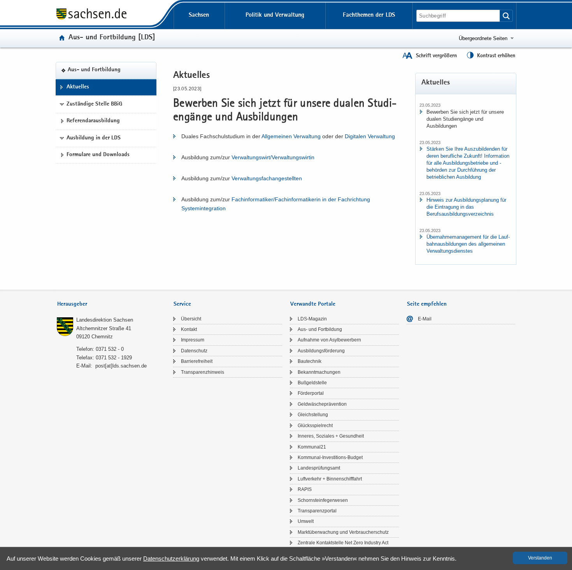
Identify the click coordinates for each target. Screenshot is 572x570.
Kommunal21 (312, 447)
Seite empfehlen (427, 304)
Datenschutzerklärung (171, 558)
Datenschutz (194, 351)
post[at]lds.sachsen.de (121, 366)
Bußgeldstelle (312, 382)
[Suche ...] (506, 16)
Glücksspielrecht (315, 425)
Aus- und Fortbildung (94, 70)
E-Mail (425, 319)
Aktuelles (78, 87)
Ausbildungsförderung (321, 351)
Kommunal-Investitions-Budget (330, 457)
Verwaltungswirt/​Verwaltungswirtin (273, 157)
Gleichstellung (313, 414)
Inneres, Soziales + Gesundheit (331, 436)
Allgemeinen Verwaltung (291, 136)
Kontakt (189, 329)
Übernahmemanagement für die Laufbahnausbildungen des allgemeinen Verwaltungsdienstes (468, 244)
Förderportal (311, 393)
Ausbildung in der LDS (94, 138)
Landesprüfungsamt (319, 468)
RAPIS (305, 489)
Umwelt (306, 521)
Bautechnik (309, 361)
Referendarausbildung (93, 121)
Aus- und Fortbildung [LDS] (111, 38)
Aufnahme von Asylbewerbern (329, 340)
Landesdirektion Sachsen (104, 320)
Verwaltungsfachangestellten (267, 178)
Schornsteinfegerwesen (323, 500)
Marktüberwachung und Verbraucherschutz (343, 532)
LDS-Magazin (312, 319)
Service (182, 304)
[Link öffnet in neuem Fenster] (91, 19)
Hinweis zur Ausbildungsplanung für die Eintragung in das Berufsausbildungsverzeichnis (466, 207)
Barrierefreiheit (196, 361)
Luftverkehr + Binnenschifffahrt (330, 479)
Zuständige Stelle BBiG (94, 104)
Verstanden (540, 558)
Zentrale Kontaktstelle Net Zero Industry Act (343, 542)
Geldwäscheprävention (322, 404)
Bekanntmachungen (319, 372)
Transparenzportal (317, 511)
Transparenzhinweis (202, 372)
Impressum (192, 340)
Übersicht (191, 319)
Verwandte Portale (312, 304)
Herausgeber (72, 304)
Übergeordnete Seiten (483, 38)
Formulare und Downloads (98, 155)
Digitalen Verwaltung (370, 136)
